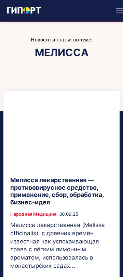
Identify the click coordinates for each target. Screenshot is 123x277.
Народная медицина (33, 214)
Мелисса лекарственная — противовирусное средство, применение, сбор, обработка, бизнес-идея (57, 191)
